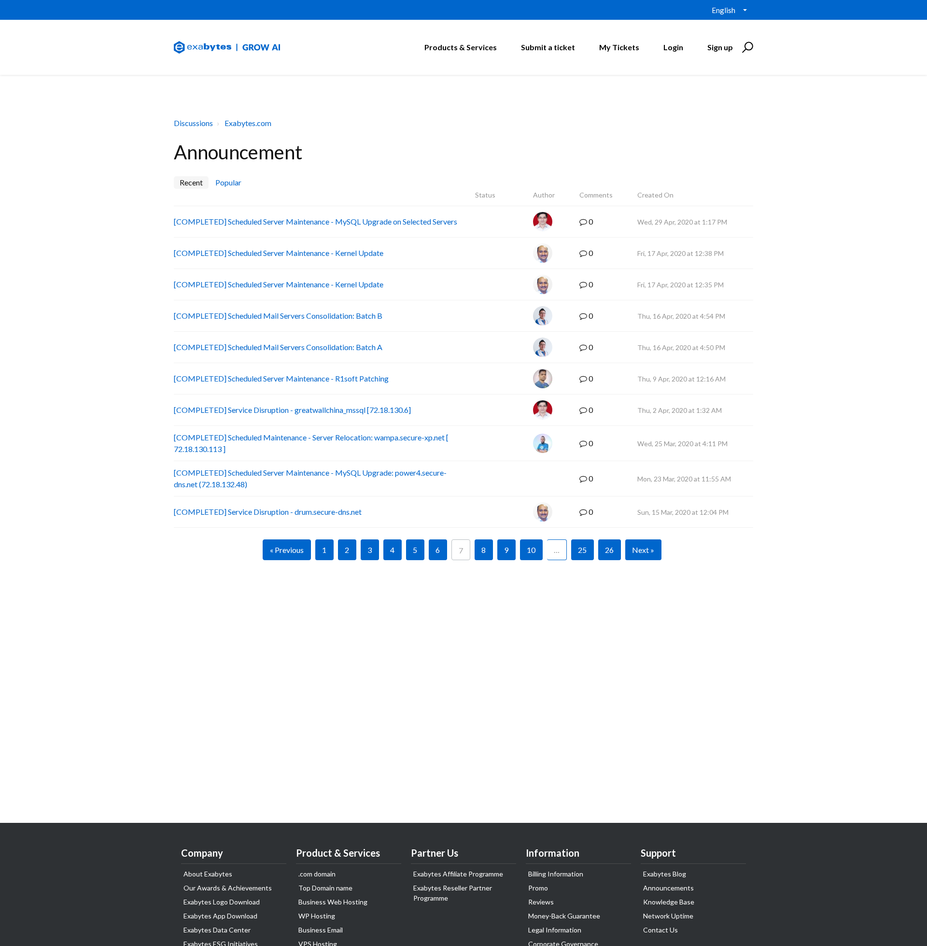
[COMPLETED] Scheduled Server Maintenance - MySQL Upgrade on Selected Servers (315, 221)
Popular (228, 182)
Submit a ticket (548, 47)
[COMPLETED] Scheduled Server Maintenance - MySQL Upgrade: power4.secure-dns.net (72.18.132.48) (310, 478)
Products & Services (460, 47)
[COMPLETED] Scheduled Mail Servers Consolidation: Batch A (278, 347)
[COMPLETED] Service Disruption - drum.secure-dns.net (268, 511)
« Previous (287, 549)
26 (609, 549)
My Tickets (619, 47)
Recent (191, 182)
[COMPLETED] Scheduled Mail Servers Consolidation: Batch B (278, 315)
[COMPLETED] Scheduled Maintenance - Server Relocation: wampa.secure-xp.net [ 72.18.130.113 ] (311, 443)
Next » (643, 549)
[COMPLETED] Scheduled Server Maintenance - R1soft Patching (281, 378)
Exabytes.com (248, 122)
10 (531, 549)
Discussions (193, 122)
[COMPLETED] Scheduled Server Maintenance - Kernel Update (278, 252)
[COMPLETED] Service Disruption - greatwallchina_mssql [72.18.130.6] (292, 409)
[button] (746, 47)
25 (582, 549)
